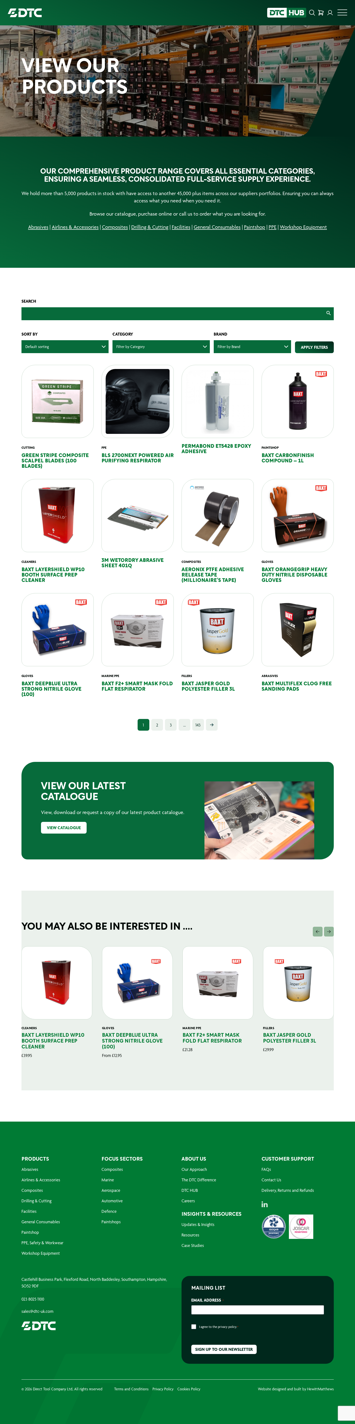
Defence (109, 1211)
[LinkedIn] (265, 1204)
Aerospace (110, 1190)
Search (28, 301)
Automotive (112, 1200)
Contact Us (271, 1179)
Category (122, 334)
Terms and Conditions (131, 1389)
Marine (107, 1179)
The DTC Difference (199, 1179)
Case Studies (193, 1245)
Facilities (181, 227)
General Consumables (217, 227)
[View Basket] (321, 13)
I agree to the (218, 1327)
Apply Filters (314, 347)
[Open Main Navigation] (342, 14)
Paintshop (254, 227)
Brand (220, 334)
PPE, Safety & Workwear (42, 1242)
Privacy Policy (162, 1389)
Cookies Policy (188, 1389)
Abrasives (38, 227)
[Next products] (329, 931)
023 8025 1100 (32, 1299)
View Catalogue (64, 827)
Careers (188, 1200)
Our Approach (194, 1169)
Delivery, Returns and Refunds (288, 1190)
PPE (272, 227)
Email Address (207, 1300)
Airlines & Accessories (75, 227)
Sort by (29, 334)
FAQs (266, 1169)
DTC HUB (190, 1190)
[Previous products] (318, 931)
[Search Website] (312, 13)
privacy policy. (227, 1327)
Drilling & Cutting (149, 227)
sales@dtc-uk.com (37, 1311)
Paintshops (111, 1221)
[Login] (330, 12)
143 (198, 724)
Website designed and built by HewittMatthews (296, 1389)
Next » (212, 725)
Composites (115, 227)
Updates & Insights (198, 1224)
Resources (190, 1234)
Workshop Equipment (303, 227)
